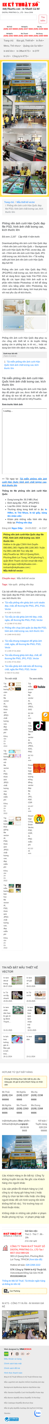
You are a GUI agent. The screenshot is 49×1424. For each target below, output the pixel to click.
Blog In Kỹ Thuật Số (11, 1377)
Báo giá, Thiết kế (25, 40)
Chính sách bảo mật (13, 1363)
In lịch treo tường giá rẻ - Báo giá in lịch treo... (6, 1045)
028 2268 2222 (33, 1265)
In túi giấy (35, 513)
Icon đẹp (28, 1387)
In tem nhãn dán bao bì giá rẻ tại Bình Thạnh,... (7, 1014)
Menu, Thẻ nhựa (12, 46)
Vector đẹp (38, 1377)
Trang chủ (8, 40)
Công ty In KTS (19, 56)
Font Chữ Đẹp (37, 1408)
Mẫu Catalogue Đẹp (11, 1403)
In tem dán (29, 1037)
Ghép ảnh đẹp (39, 1382)
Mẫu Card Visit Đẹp (25, 1392)
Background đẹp (10, 1387)
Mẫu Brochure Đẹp (26, 1403)
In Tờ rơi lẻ (29, 993)
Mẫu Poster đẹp (38, 1392)
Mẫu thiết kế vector (26, 202)
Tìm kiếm (43, 19)
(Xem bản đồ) (35, 1259)
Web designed (10, 1349)
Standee (7, 1413)
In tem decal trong (6, 981)
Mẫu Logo (8, 1382)
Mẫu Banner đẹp (10, 1398)
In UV (6, 56)
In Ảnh (39, 40)
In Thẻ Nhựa (21, 513)
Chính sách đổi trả (12, 1368)
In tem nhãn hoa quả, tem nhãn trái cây (30, 1017)
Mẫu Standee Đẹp (11, 1392)
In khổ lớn (8, 51)
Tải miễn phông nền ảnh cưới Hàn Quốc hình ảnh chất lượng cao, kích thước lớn (22, 365)
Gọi (45, 719)
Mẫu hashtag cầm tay (24, 1408)
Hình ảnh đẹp (17, 1382)
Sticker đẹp (36, 1387)
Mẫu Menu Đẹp (22, 1398)
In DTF (36, 51)
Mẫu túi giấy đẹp (10, 1408)
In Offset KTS (23, 51)
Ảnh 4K (24, 1382)
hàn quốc (13, 584)
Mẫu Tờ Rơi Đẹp (34, 1398)
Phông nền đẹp (24, 522)
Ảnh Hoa (30, 1382)
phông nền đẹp (26, 584)
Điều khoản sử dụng (13, 1359)
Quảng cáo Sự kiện (32, 46)
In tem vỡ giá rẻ (29, 981)
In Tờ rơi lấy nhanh (6, 995)
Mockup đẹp (20, 1387)
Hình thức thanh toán (13, 1373)
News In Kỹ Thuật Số (26, 1377)
